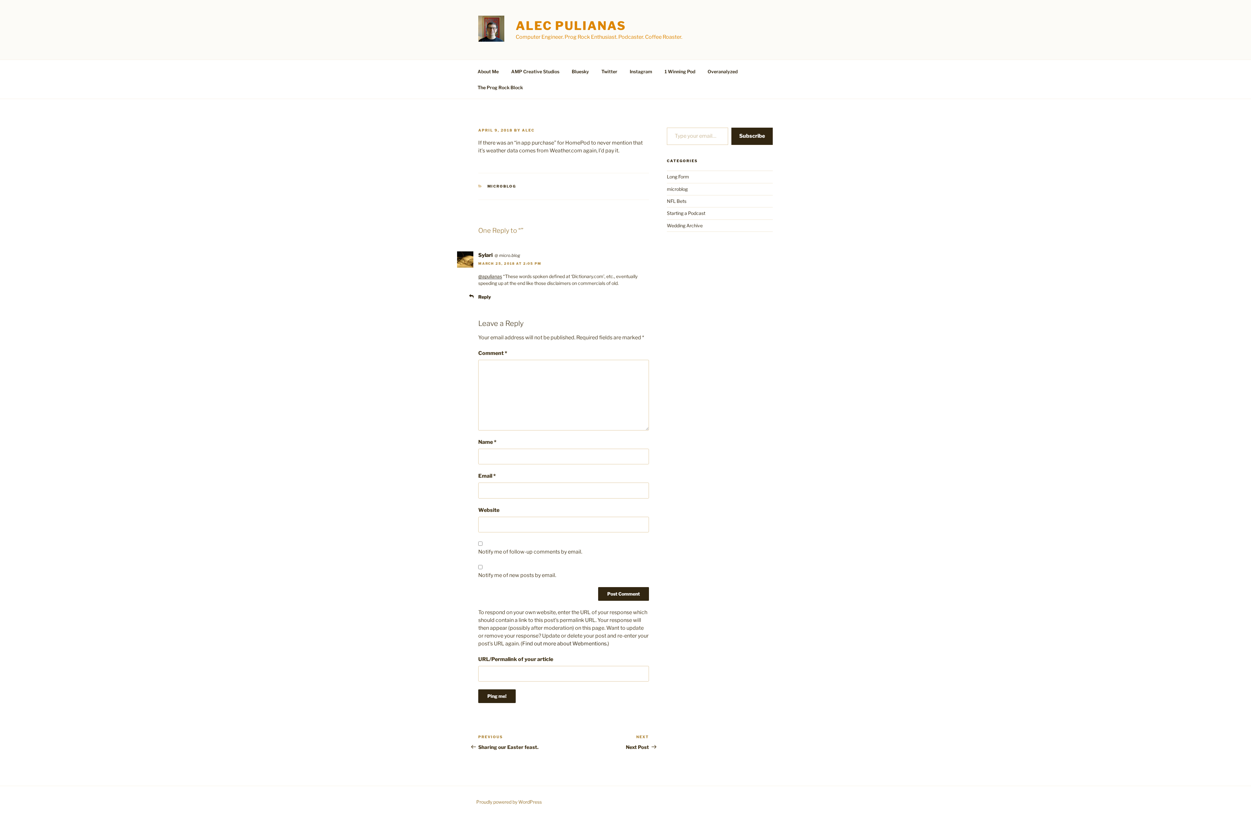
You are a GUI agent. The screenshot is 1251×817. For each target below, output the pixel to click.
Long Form (678, 176)
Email (487, 476)
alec (528, 130)
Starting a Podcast (686, 213)
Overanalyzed (723, 71)
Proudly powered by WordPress (509, 802)
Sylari (485, 255)
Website (488, 510)
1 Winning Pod (680, 71)
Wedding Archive (685, 225)
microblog (501, 186)
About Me (488, 71)
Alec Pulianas (571, 26)
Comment (492, 353)
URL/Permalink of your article (515, 659)
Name (487, 442)
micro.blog (509, 255)
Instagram (641, 71)
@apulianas (490, 276)
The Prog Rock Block (500, 87)
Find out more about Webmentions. (565, 644)
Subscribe (752, 136)
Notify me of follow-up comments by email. (530, 552)
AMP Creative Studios (535, 71)
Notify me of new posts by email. (517, 575)
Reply (484, 297)
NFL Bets (676, 201)
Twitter (609, 71)
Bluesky (580, 71)
